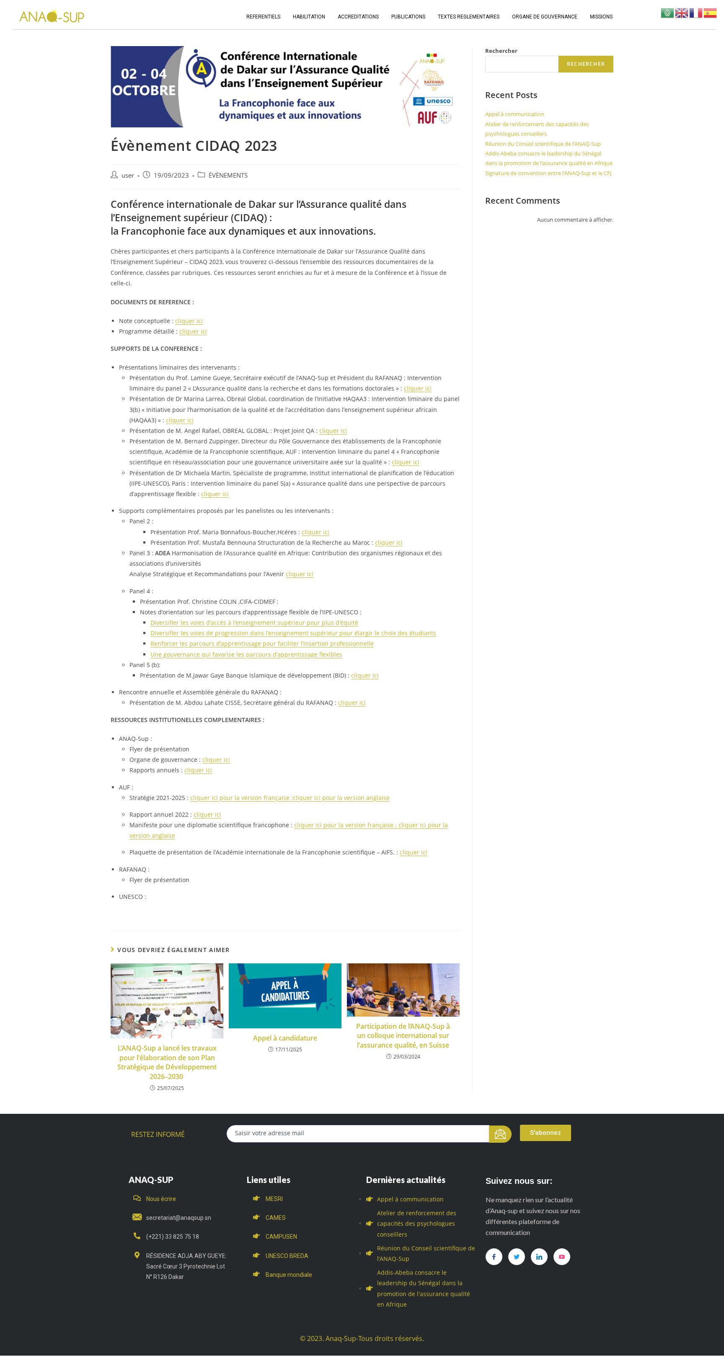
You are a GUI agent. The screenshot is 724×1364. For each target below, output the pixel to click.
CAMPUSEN (281, 1236)
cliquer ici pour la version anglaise (341, 798)
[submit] (500, 1134)
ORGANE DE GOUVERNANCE (544, 17)
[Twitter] (516, 1256)
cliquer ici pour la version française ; (241, 798)
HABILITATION (309, 17)
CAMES (276, 1217)
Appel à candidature (285, 1038)
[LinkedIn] (539, 1256)
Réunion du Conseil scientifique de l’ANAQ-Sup (543, 144)
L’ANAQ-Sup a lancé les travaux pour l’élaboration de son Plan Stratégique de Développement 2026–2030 (167, 1062)
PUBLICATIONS (408, 17)
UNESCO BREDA (287, 1256)
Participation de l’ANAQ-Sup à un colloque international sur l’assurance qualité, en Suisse (403, 1036)
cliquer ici (189, 321)
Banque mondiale (289, 1274)
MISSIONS (601, 17)
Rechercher (501, 50)
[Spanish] (710, 12)
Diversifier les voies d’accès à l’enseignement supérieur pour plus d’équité (254, 622)
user (128, 175)
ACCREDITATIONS (358, 17)
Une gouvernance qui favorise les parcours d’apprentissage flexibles (246, 654)
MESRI (274, 1199)
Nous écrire (161, 1199)
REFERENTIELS (263, 17)
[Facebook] (494, 1256)
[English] (682, 12)
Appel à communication (514, 114)
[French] (696, 12)
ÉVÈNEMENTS (228, 175)
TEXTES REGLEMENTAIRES (468, 17)
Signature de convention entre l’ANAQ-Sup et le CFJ (548, 173)
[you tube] (561, 1256)
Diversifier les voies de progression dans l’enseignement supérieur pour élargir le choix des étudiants (293, 633)
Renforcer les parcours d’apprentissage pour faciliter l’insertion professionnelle (262, 643)
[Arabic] (668, 12)
